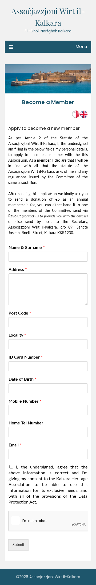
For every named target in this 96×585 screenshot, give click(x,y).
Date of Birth (23, 379)
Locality (17, 335)
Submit (18, 545)
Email (15, 445)
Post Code (20, 313)
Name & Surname (27, 248)
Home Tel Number (26, 423)
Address (18, 270)
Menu (81, 47)
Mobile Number (25, 401)
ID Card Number (26, 357)
